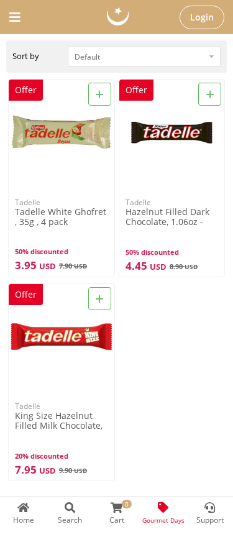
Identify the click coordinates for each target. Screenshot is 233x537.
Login (202, 17)
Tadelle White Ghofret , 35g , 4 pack (60, 217)
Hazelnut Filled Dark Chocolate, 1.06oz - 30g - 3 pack (167, 217)
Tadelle (27, 202)
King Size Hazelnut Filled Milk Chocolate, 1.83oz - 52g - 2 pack (59, 421)
